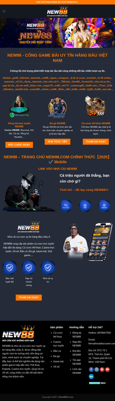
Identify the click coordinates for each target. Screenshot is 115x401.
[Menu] (4, 11)
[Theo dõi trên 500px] (91, 376)
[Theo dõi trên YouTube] (107, 369)
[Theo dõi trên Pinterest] (102, 369)
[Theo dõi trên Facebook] (91, 369)
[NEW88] (57, 11)
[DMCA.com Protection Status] (97, 383)
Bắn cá (57, 351)
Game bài (58, 361)
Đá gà (56, 356)
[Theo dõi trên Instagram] (96, 369)
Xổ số (56, 366)
